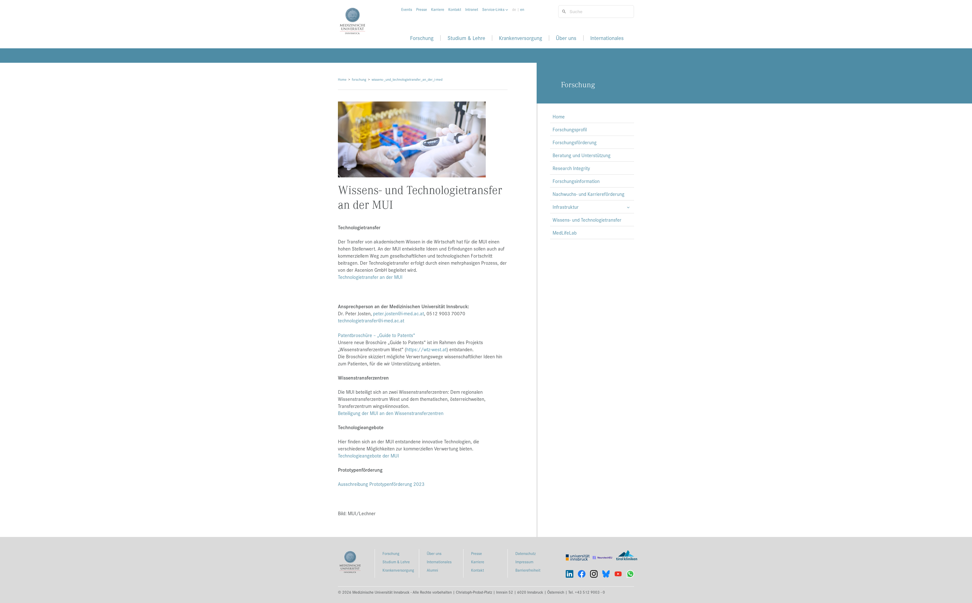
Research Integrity (571, 168)
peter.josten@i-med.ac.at (398, 313)
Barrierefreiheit (527, 570)
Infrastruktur (566, 206)
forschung (359, 79)
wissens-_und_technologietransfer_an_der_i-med (407, 79)
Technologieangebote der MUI (368, 455)
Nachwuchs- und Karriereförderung (588, 194)
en (522, 9)
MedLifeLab (565, 232)
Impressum (524, 561)
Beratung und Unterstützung (582, 155)
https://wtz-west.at (426, 349)
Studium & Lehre (466, 38)
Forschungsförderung (575, 142)
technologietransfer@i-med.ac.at (371, 320)
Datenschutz (525, 553)
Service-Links (493, 9)
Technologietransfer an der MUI (370, 277)
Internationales (607, 38)
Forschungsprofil (570, 129)
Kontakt (454, 9)
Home (342, 79)
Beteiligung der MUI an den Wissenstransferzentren (390, 413)
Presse (421, 9)
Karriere (437, 9)
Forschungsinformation (576, 181)
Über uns (566, 38)
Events (406, 9)
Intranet (471, 9)
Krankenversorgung (520, 38)
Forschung (422, 38)
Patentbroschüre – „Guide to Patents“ (376, 335)
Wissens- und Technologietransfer (587, 219)
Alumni (432, 570)
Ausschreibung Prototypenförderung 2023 (381, 484)
